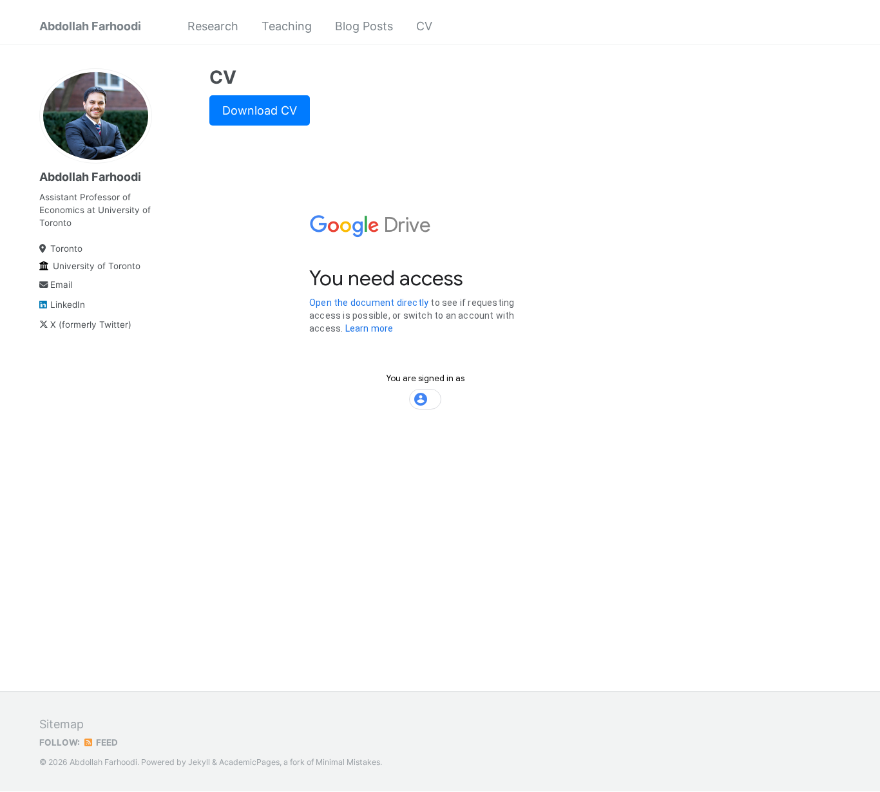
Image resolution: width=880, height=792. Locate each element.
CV (424, 26)
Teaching (287, 26)
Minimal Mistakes (348, 762)
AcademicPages (249, 762)
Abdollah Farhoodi (90, 26)
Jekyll (199, 762)
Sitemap (61, 724)
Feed (106, 742)
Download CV (259, 110)
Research (212, 26)
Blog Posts (364, 26)
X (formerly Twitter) (90, 324)
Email (61, 284)
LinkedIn (67, 304)
